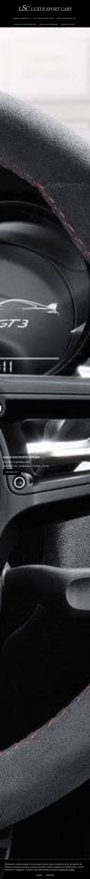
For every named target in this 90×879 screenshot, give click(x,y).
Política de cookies (67, 870)
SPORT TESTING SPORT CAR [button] (66, 18)
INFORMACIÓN (12, 472)
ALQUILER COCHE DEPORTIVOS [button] (25, 24)
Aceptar (39, 875)
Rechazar (50, 875)
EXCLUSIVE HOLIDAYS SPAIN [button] (43, 18)
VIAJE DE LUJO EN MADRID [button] (48, 24)
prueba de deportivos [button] (22, 18)
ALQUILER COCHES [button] (68, 24)
